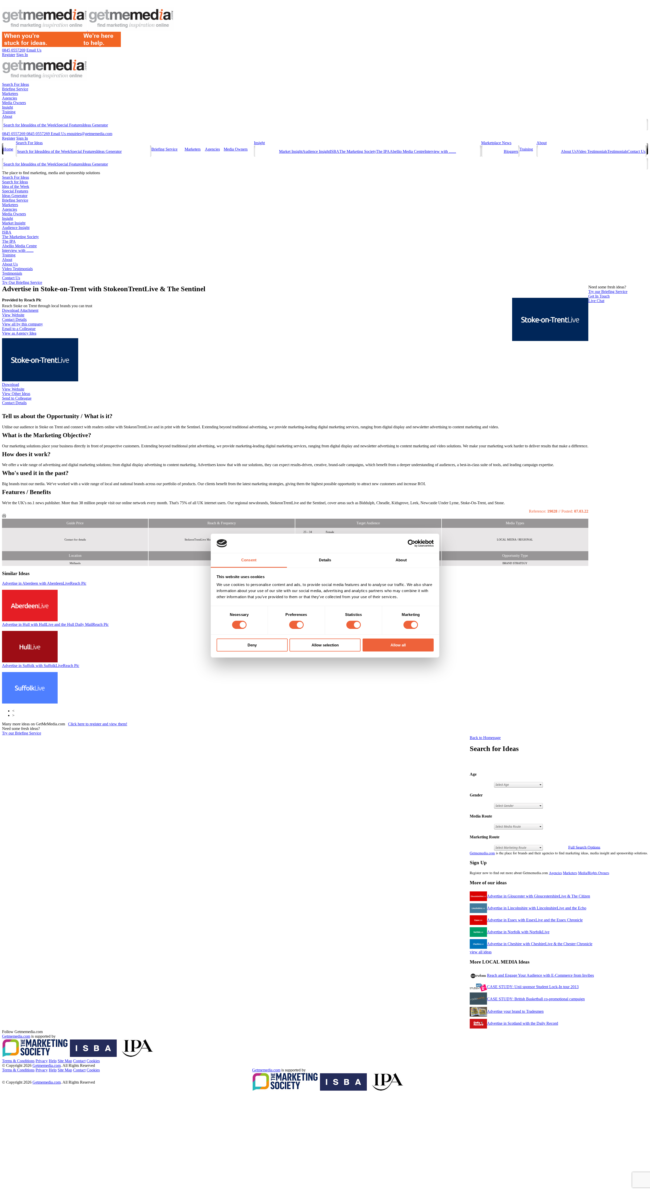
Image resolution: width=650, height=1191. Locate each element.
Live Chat (596, 301)
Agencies (9, 98)
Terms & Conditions (18, 1061)
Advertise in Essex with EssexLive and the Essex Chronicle (535, 920)
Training (8, 112)
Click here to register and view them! (97, 724)
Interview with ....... (440, 151)
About (7, 116)
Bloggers (511, 151)
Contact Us (636, 151)
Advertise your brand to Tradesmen (515, 1011)
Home (8, 149)
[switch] (296, 625)
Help (53, 1061)
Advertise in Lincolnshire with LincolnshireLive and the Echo (536, 908)
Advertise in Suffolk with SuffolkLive (40, 665)
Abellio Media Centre (407, 151)
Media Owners (14, 103)
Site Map (65, 1061)
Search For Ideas (15, 84)
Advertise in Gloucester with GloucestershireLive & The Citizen (538, 896)
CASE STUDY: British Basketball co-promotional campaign (536, 999)
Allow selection (325, 645)
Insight (7, 107)
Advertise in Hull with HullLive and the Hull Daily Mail (55, 624)
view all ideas (481, 952)
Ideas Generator (95, 125)
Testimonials (617, 151)
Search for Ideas (16, 125)
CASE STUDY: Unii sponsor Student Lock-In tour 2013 (533, 987)
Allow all (398, 645)
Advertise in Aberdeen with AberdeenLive (44, 583)
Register (8, 138)
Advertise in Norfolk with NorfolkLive (518, 932)
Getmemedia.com (482, 853)
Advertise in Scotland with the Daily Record (522, 1023)
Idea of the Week (42, 125)
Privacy (42, 1061)
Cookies (93, 1061)
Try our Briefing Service (21, 733)
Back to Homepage (485, 738)
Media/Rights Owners (593, 872)
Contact (79, 1061)
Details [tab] (325, 560)
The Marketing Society (357, 151)
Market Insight (290, 151)
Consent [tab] (248, 560)
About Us (569, 151)
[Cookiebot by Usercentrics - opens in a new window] (411, 543)
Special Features (69, 125)
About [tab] (401, 560)
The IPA (383, 151)
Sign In (22, 138)
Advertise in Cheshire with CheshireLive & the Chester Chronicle (539, 944)
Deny (252, 645)
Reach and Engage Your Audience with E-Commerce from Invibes (540, 975)
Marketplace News (496, 143)
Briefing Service (15, 89)
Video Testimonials (592, 151)
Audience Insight (316, 151)
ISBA (334, 151)
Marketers (10, 93)
